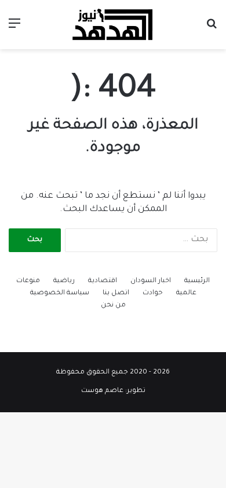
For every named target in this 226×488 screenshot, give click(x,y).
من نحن (113, 305)
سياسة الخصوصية (59, 293)
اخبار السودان (150, 281)
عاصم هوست (102, 391)
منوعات (28, 281)
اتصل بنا (116, 293)
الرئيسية (197, 281)
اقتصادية (102, 281)
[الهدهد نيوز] (113, 24)
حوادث (153, 293)
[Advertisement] (113, 167)
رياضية (64, 281)
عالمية (186, 293)
